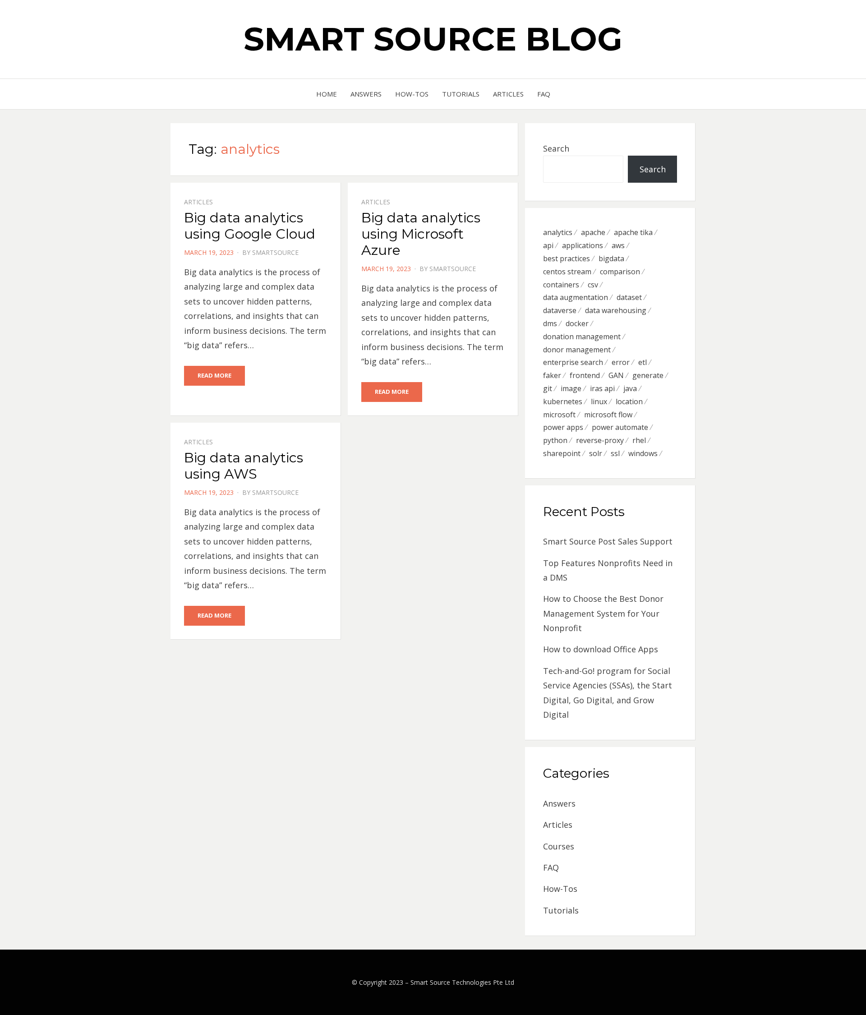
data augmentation (575, 297)
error (621, 362)
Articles (508, 93)
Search (556, 148)
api (548, 245)
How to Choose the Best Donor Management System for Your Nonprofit (603, 613)
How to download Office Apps (600, 649)
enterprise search (573, 362)
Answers (366, 93)
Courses (558, 846)
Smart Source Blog (433, 39)
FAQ (543, 93)
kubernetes (562, 401)
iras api (602, 388)
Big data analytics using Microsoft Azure (420, 233)
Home (326, 93)
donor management (577, 350)
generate (647, 375)
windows (643, 453)
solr (595, 453)
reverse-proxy (600, 440)
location (629, 401)
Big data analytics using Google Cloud (249, 225)
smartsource (275, 252)
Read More (214, 375)
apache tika (633, 232)
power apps (563, 427)
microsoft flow (608, 415)
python (555, 440)
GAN (616, 375)
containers (561, 285)
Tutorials (460, 93)
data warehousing (615, 310)
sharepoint (561, 453)
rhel (639, 440)
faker (552, 375)
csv (593, 285)
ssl (615, 453)
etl (642, 362)
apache (593, 232)
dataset (629, 297)
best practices (566, 258)
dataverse (559, 310)
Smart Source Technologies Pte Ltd (462, 982)
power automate (620, 427)
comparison (620, 272)
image (571, 388)
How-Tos (411, 93)
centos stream (567, 272)
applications (582, 245)
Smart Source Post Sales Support (608, 541)
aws (618, 245)
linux (599, 401)
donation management (582, 336)
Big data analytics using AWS (243, 465)
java (630, 388)
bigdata (611, 258)
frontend (585, 375)
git (547, 388)
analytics (557, 232)
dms (550, 323)
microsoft (559, 415)
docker (577, 323)
